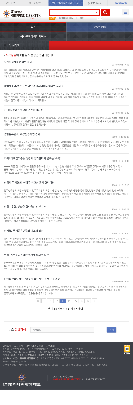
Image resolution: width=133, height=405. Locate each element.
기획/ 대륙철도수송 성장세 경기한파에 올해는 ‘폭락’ (32, 158)
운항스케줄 (99, 27)
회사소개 (7, 346)
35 (75, 301)
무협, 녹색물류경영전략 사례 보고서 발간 (26, 255)
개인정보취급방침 (34, 346)
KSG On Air (96, 3)
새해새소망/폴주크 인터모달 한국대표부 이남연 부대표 (34, 86)
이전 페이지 (43, 300)
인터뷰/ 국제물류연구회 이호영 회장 (23, 231)
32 (56, 301)
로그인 (13, 3)
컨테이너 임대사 (67, 18)
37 (87, 301)
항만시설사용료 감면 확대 (18, 62)
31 (50, 301)
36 (81, 301)
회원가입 (37, 3)
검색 (111, 329)
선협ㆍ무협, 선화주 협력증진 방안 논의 (25, 206)
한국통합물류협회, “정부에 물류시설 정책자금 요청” (32, 279)
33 (62, 301)
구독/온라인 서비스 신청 (67, 3)
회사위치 (18, 346)
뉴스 (33, 27)
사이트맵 (50, 346)
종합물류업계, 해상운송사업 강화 (22, 134)
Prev (98, 18)
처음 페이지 (38, 300)
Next (101, 18)
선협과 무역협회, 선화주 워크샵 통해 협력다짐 (29, 182)
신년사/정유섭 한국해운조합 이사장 (23, 110)
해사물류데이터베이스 (33, 36)
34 (68, 301)
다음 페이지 (94, 300)
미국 (82, 18)
